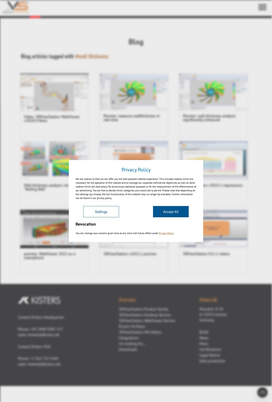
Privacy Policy (166, 233)
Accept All (170, 211)
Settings (101, 211)
